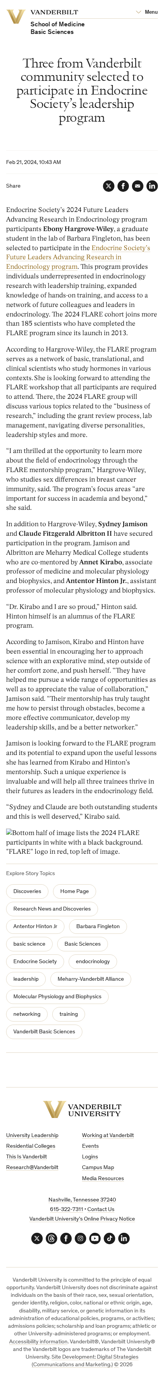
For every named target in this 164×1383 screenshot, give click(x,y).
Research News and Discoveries (52, 909)
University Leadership (32, 1136)
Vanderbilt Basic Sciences (44, 1032)
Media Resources (103, 1179)
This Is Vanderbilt (26, 1157)
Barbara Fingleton (98, 927)
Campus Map (98, 1168)
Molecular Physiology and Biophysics (57, 997)
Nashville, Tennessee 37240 (82, 1200)
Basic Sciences (82, 944)
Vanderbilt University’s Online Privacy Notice (82, 1219)
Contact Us (100, 1210)
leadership (26, 979)
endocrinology (93, 962)
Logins (90, 1157)
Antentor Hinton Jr (35, 927)
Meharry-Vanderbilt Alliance (91, 979)
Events (90, 1146)
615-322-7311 (66, 1210)
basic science (29, 944)
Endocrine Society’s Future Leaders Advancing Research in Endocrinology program (78, 257)
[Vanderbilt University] (82, 1109)
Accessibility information (38, 1342)
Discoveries (27, 892)
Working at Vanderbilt (108, 1136)
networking (26, 1014)
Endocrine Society (35, 962)
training (68, 1014)
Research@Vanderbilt (32, 1168)
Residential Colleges (30, 1146)
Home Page (74, 892)
